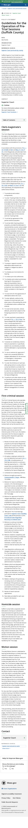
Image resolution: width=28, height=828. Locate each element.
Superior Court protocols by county (17, 8)
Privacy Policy (6, 798)
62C (12, 150)
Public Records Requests (10, 802)
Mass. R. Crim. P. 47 (15, 185)
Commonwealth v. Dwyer (11, 477)
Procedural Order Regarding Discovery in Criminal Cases (13, 518)
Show (5, 15)
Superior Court (16, 13)
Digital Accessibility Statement (12, 794)
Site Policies (17, 798)
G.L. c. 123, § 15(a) (17, 319)
